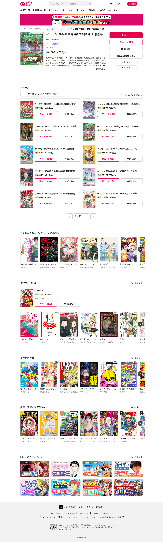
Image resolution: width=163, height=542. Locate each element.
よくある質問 (69, 513)
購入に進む (126, 35)
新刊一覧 (26, 10)
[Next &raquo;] (93, 216)
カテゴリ (111, 10)
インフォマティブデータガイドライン (78, 517)
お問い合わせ (83, 513)
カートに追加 (127, 42)
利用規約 (106, 513)
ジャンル (82, 10)
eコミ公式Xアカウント (71, 507)
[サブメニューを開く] (141, 3)
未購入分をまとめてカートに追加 (43, 94)
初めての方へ (55, 513)
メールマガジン (98, 507)
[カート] (111, 3)
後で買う (127, 68)
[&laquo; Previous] (70, 216)
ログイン (120, 4)
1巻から (127, 95)
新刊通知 (127, 62)
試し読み (127, 49)
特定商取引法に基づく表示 (112, 517)
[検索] (90, 3)
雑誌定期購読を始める (126, 56)
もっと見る (135, 283)
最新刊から (138, 95)
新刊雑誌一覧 (40, 10)
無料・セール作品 (98, 10)
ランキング (55, 10)
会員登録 (132, 4)
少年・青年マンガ (53, 47)
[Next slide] (140, 249)
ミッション (69, 10)
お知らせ (95, 513)
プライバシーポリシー (49, 517)
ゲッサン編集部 (52, 44)
